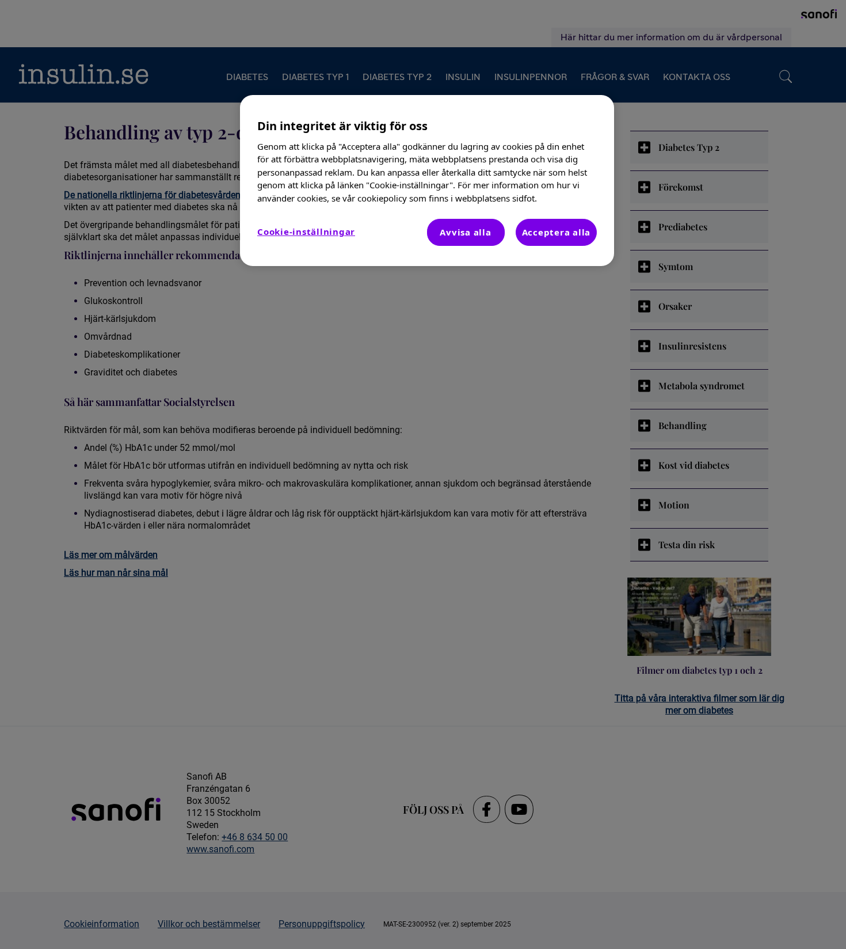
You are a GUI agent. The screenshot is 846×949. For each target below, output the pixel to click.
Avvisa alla (465, 232)
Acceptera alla (556, 232)
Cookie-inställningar (306, 231)
